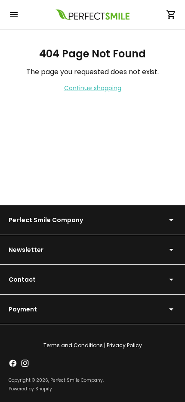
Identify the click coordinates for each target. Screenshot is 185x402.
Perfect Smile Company (76, 380)
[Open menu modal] (13, 14)
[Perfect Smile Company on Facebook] (13, 363)
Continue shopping (92, 88)
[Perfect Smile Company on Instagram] (25, 363)
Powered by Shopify (30, 389)
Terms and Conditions (73, 345)
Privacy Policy (124, 345)
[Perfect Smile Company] (93, 14)
